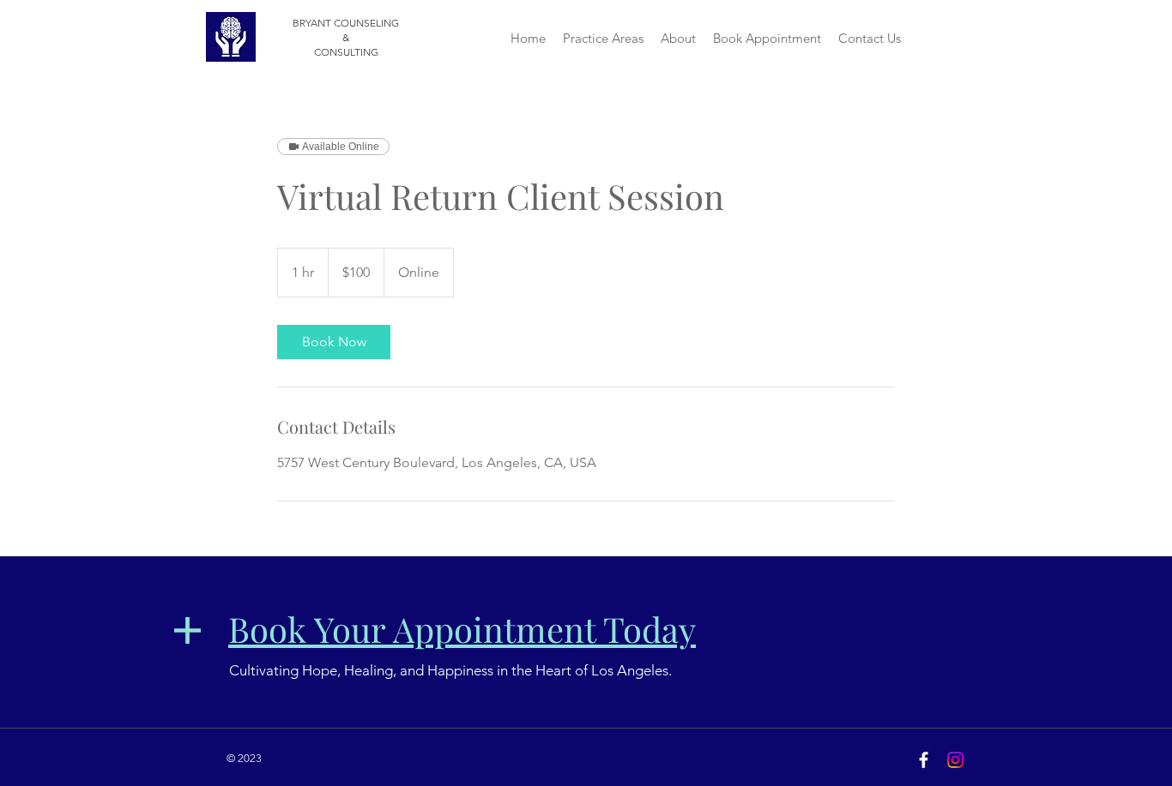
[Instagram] (955, 760)
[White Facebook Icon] (923, 760)
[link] (333, 342)
